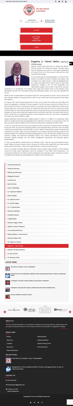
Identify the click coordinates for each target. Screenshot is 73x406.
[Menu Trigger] (71, 63)
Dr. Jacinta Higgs (13, 203)
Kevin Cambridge (13, 188)
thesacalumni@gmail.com (32, 22)
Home (9, 336)
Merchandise (42, 336)
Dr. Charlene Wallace (15, 192)
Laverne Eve (12, 180)
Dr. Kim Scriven (13, 253)
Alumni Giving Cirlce (44, 343)
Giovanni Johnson (14, 168)
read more (64, 328)
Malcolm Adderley (14, 211)
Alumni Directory (12, 350)
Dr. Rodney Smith (13, 257)
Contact (9, 343)
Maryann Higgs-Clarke (15, 222)
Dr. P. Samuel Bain (14, 207)
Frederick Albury (13, 215)
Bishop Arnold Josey (14, 172)
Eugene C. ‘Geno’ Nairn (15, 246)
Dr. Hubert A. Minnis (14, 242)
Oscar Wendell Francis (15, 230)
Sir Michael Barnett (14, 165)
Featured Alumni (43, 340)
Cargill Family (12, 219)
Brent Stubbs (12, 195)
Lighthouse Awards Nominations (36, 38)
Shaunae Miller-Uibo (14, 238)
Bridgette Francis (13, 176)
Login (36, 47)
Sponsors (10, 347)
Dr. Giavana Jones (14, 199)
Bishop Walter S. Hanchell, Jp (17, 234)
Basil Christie (12, 184)
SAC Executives (43, 347)
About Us (10, 340)
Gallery (36, 30)
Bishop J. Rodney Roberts (16, 250)
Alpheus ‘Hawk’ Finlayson (16, 226)
